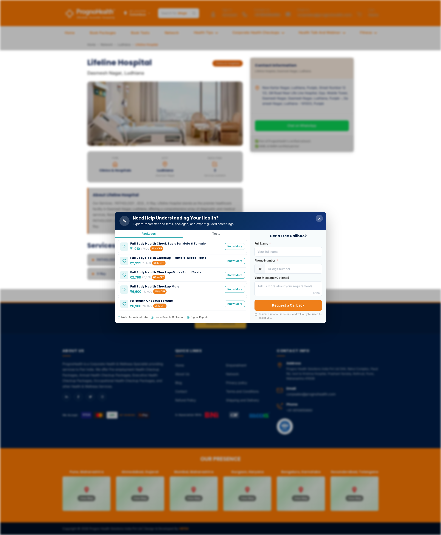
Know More (234, 246)
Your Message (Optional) (271, 277)
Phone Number (266, 260)
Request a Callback (288, 305)
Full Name (262, 243)
